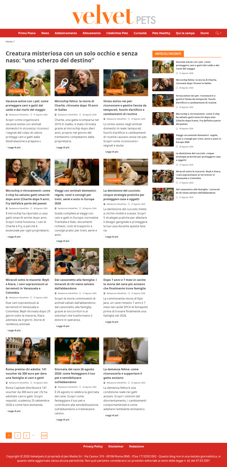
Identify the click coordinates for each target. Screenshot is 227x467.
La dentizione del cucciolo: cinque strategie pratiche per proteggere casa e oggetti (123, 195)
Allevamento (92, 33)
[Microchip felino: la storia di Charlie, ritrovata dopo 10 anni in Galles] (77, 82)
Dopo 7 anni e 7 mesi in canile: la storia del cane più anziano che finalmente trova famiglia (124, 284)
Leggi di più (14, 147)
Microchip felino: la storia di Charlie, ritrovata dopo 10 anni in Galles (76, 105)
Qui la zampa (185, 33)
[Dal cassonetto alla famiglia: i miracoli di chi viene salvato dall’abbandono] (77, 261)
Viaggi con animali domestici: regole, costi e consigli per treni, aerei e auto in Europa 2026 (198, 138)
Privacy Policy (93, 446)
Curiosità (140, 33)
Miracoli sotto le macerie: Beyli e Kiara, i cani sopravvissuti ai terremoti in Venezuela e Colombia (198, 175)
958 (44, 435)
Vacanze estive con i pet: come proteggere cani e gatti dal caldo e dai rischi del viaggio (27, 105)
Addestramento (66, 33)
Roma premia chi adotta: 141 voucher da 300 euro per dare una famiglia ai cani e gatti (26, 373)
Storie (204, 33)
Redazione (136, 446)
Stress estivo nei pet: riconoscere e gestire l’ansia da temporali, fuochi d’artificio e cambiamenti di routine (196, 99)
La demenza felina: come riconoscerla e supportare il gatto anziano (122, 373)
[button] (218, 33)
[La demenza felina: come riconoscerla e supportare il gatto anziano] (125, 350)
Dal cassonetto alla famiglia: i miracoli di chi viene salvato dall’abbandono (76, 284)
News (45, 33)
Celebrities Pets (117, 33)
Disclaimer (115, 446)
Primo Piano (27, 33)
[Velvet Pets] (113, 14)
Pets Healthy (161, 33)
